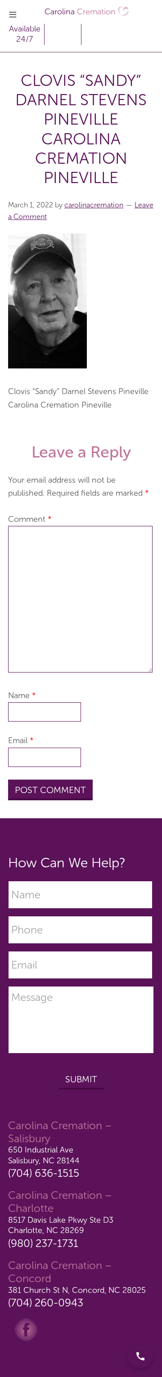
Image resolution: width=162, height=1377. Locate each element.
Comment (30, 519)
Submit (81, 1079)
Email (21, 740)
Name (22, 695)
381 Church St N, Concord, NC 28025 (77, 1290)
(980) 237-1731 (43, 1243)
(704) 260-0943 (45, 1302)
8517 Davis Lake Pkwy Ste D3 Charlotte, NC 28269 (60, 1225)
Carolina (80, 12)
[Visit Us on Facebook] (26, 1329)
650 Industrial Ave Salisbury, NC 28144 (44, 1155)
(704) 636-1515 (43, 1173)
